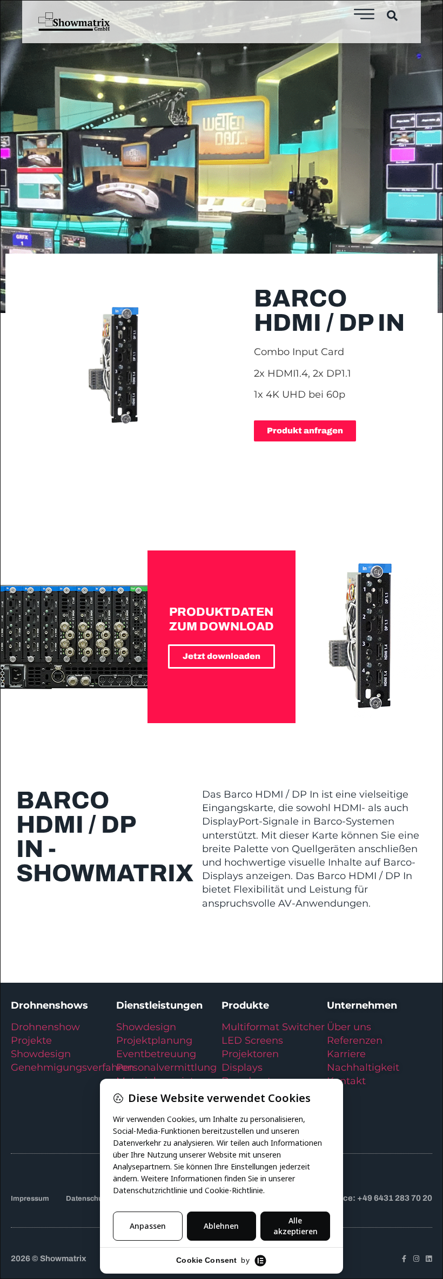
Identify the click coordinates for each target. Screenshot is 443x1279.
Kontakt (346, 1081)
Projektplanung (154, 1040)
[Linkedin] (428, 1258)
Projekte (31, 1040)
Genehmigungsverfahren (72, 1067)
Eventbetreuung (156, 1054)
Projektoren (250, 1054)
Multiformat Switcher (273, 1027)
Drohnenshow (45, 1027)
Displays (242, 1067)
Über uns (349, 1027)
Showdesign (41, 1054)
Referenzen (354, 1040)
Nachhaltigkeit (363, 1067)
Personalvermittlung (166, 1067)
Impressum (30, 1198)
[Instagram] (416, 1258)
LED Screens (252, 1040)
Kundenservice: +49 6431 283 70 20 (363, 1198)
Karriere (346, 1054)
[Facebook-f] (403, 1258)
